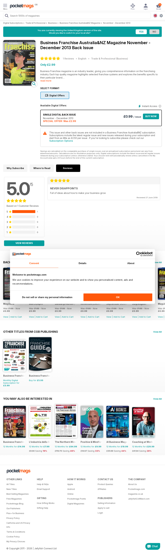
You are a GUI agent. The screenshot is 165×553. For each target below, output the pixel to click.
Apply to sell (103, 508)
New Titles (11, 489)
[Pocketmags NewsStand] (21, 6)
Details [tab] (83, 263)
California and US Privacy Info (18, 525)
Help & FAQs (43, 484)
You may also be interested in (27, 398)
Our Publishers (13, 508)
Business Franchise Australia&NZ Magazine (80, 23)
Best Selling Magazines (17, 494)
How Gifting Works (45, 503)
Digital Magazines (75, 503)
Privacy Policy (13, 518)
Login (100, 513)
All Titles (10, 484)
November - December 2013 (116, 23)
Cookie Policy (13, 536)
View (5, 316)
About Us (132, 484)
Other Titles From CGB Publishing (30, 331)
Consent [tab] (34, 263)
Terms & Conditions (15, 532)
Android (71, 489)
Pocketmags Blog (14, 503)
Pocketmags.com (136, 489)
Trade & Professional (35, 23)
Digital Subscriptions (13, 23)
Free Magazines (14, 499)
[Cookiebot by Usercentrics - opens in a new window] (138, 254)
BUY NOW (151, 116)
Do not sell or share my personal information (47, 297)
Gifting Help (42, 508)
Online (70, 494)
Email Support (43, 489)
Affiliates (102, 489)
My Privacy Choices (15, 541)
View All (157, 262)
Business (52, 23)
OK (118, 297)
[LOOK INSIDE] (19, 84)
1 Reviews (68, 58)
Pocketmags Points (76, 499)
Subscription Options (61, 140)
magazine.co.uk (135, 494)
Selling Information (106, 503)
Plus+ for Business (15, 513)
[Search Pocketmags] (7, 16)
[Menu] (5, 6)
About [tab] (130, 263)
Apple (70, 484)
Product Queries (105, 484)
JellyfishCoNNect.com (139, 499)
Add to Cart (16, 316)
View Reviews (24, 243)
